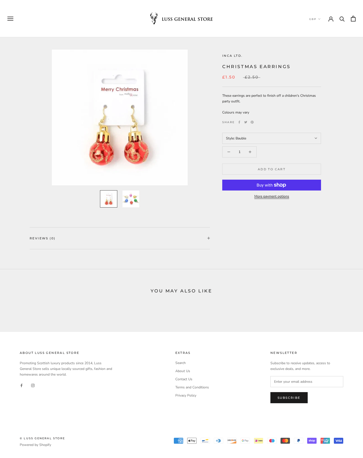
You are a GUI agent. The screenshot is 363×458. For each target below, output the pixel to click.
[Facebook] (239, 122)
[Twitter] (245, 122)
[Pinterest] (252, 122)
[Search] (342, 18)
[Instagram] (33, 385)
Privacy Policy (185, 395)
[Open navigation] (10, 19)
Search (180, 363)
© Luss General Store (42, 438)
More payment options (271, 196)
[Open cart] (353, 18)
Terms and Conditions (192, 387)
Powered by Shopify (35, 444)
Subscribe (289, 398)
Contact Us (183, 379)
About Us (182, 371)
